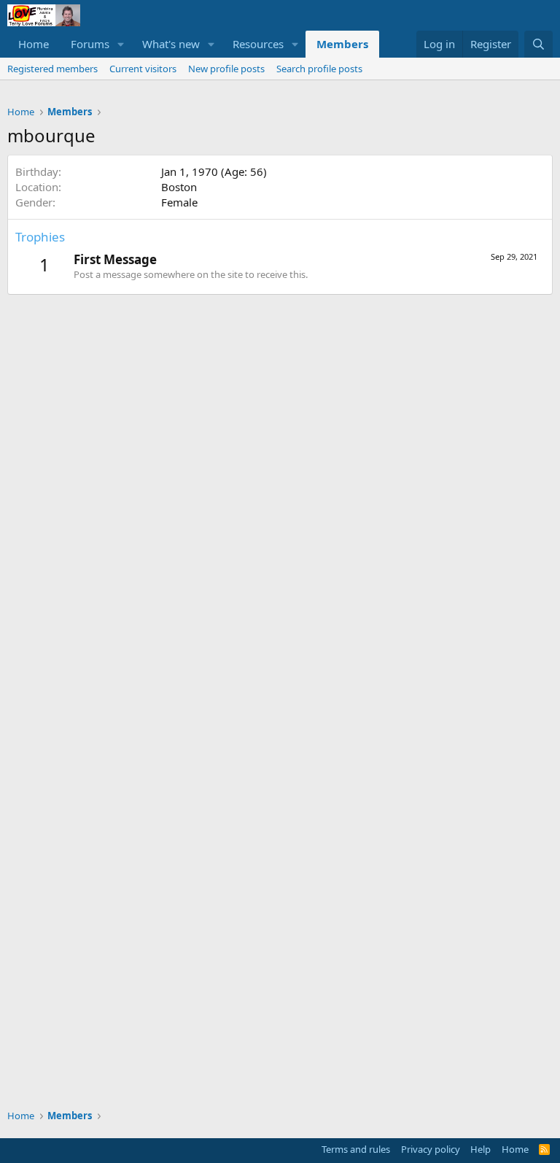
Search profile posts (319, 68)
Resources (258, 43)
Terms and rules (356, 1149)
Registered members (52, 68)
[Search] (538, 44)
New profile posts (226, 68)
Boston (179, 186)
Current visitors (142, 68)
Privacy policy (430, 1149)
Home (33, 43)
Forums (90, 43)
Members (342, 43)
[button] (121, 44)
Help (480, 1149)
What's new (171, 43)
